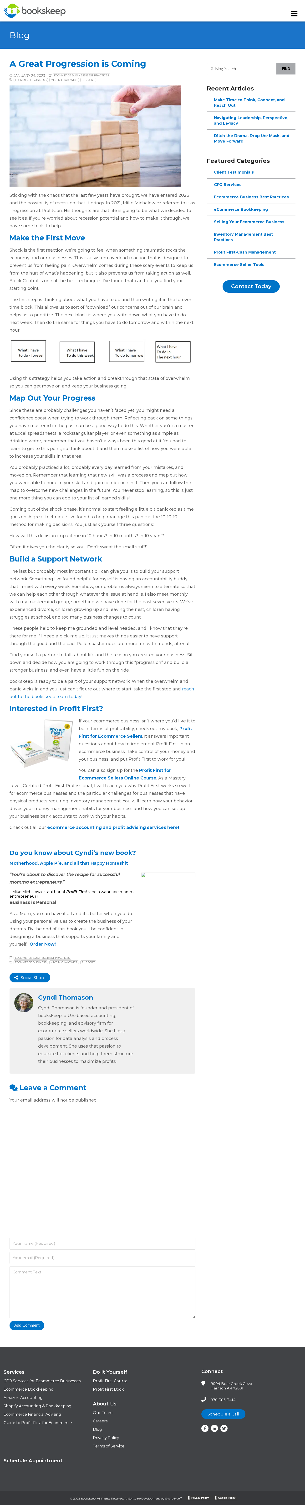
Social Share (32, 977)
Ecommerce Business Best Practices (81, 75)
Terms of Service (108, 1446)
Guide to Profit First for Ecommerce (38, 1422)
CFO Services (227, 184)
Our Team (102, 1412)
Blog (97, 1429)
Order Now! (43, 944)
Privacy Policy (106, 1438)
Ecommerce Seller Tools (239, 264)
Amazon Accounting (23, 1397)
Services (14, 1372)
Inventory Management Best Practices (243, 237)
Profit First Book (108, 1389)
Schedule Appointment (33, 1460)
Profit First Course (110, 1381)
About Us (105, 1404)
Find (286, 69)
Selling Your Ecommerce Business (249, 222)
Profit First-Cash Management (245, 252)
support (88, 80)
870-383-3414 (223, 1400)
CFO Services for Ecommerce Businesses (42, 1381)
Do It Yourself (110, 1372)
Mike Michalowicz (64, 80)
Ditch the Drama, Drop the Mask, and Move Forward (252, 138)
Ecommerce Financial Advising (32, 1414)
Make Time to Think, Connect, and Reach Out (249, 103)
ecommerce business (30, 80)
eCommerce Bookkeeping (241, 209)
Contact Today (251, 286)
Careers (100, 1421)
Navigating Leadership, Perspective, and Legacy (251, 121)
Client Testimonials (234, 172)
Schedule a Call (223, 1414)
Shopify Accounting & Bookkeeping (37, 1406)
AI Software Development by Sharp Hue (153, 1498)
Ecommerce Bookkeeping (29, 1389)
